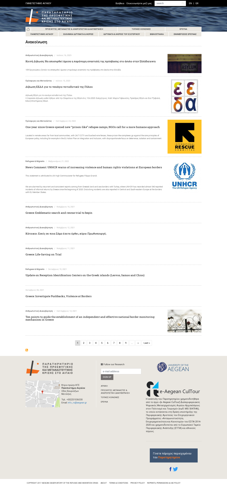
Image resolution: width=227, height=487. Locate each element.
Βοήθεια (120, 3)
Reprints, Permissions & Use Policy (163, 483)
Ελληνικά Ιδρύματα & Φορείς (78, 34)
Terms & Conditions (118, 483)
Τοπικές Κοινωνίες (141, 29)
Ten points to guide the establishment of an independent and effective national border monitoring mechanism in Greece (90, 318)
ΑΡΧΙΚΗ (104, 386)
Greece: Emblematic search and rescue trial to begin (58, 212)
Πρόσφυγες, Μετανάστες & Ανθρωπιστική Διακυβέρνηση (74, 29)
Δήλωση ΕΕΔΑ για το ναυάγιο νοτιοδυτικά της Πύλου (59, 86)
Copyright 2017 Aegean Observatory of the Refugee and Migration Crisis (62, 483)
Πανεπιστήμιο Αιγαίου (41, 34)
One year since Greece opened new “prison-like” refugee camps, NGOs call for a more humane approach (92, 127)
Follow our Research (114, 364)
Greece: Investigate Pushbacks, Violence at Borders (58, 296)
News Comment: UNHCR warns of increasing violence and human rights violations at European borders (93, 167)
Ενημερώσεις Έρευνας (185, 34)
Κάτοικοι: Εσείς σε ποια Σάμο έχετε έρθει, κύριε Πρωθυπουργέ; (65, 233)
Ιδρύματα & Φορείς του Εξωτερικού (121, 34)
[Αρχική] (51, 17)
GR (196, 3)
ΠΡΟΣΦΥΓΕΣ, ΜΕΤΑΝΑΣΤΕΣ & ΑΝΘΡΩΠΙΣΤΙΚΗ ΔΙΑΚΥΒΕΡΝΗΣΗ (115, 391)
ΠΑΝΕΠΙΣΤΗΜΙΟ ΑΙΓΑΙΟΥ (38, 3)
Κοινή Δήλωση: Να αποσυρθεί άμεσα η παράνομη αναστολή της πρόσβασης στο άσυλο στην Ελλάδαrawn (90, 61)
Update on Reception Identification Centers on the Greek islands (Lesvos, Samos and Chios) (85, 275)
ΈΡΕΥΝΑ (104, 402)
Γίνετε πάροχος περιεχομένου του (172, 455)
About (104, 483)
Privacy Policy (137, 483)
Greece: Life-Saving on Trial (43, 254)
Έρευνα (183, 29)
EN (190, 3)
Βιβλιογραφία (157, 34)
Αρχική (28, 29)
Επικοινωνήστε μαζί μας (139, 3)
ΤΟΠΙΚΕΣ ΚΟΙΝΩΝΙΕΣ (110, 397)
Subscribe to (26, 350)
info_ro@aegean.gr (77, 402)
